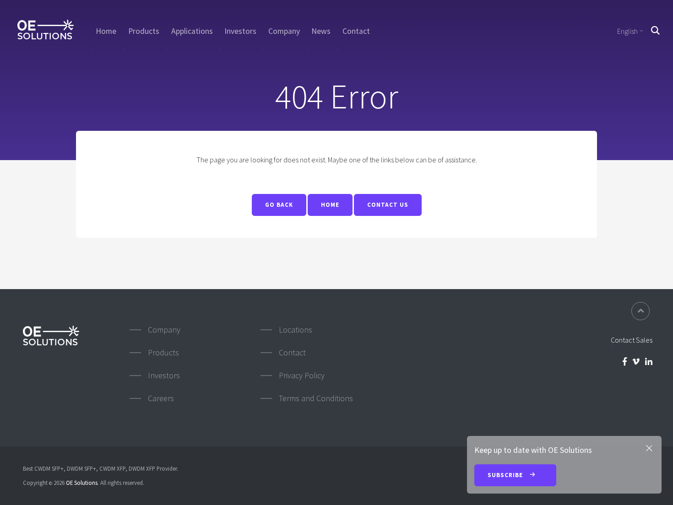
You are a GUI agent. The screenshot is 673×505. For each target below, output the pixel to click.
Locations (295, 329)
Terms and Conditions (316, 398)
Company (284, 31)
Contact (356, 31)
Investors (240, 31)
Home (106, 31)
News (321, 31)
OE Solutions (82, 482)
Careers (161, 398)
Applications (192, 31)
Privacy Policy (302, 375)
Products (143, 31)
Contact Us (387, 205)
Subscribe (506, 475)
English (627, 31)
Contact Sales (631, 339)
